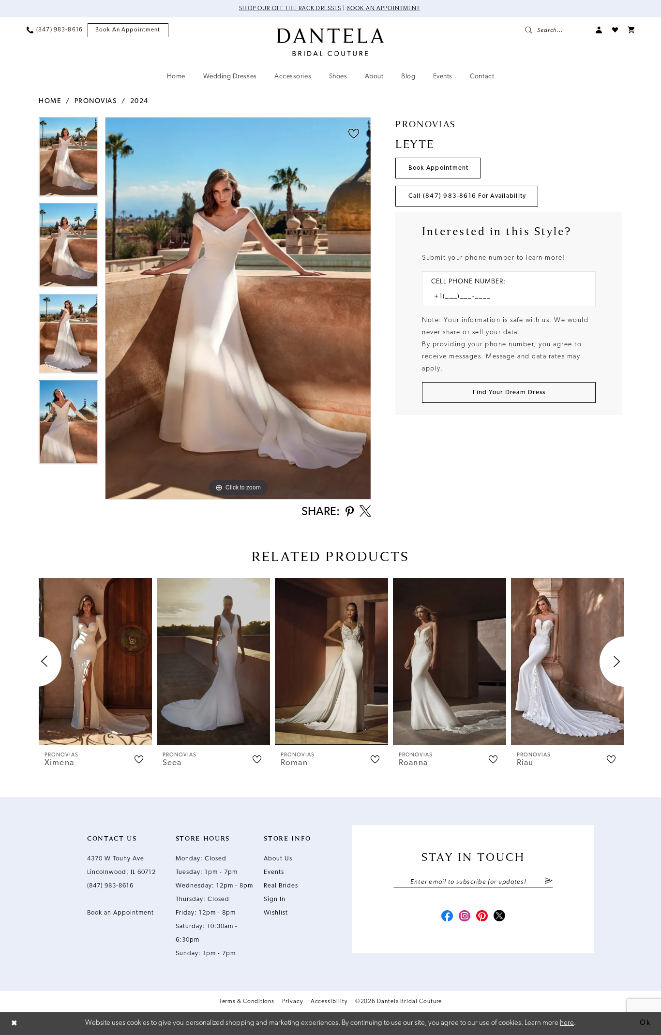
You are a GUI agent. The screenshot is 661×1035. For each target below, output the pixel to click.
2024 (139, 101)
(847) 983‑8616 (110, 886)
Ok (645, 1023)
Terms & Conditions (247, 1002)
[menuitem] (55, 30)
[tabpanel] (68, 160)
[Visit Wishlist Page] (615, 30)
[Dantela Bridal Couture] (330, 42)
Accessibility (329, 1002)
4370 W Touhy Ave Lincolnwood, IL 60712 (121, 865)
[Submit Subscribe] (548, 881)
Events (274, 872)
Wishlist (276, 913)
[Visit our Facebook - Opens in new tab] (447, 917)
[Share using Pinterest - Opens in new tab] (350, 512)
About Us (278, 859)
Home (50, 101)
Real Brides (281, 886)
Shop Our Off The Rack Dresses (290, 9)
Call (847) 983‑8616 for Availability (467, 196)
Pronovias (96, 101)
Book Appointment (438, 168)
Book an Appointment (383, 9)
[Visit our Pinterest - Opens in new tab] (482, 917)
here (567, 1023)
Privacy (292, 1002)
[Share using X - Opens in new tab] (365, 512)
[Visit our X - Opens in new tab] (499, 917)
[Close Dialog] (14, 1023)
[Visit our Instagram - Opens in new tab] (464, 917)
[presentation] (95, 661)
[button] (599, 30)
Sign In (274, 899)
